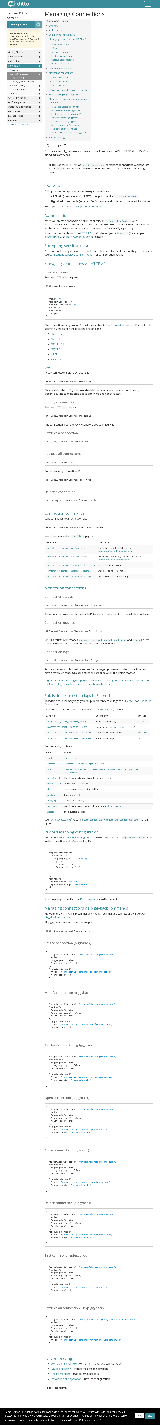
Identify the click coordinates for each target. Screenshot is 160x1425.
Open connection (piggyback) (64, 117)
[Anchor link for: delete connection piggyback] (80, 125)
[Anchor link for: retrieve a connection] (73, 56)
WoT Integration (16, 102)
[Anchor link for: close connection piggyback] (79, 121)
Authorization (56, 30)
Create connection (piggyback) (65, 106)
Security (13, 93)
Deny (139, 1415)
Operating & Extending (19, 106)
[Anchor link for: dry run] (60, 48)
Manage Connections (19, 74)
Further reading (57, 137)
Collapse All (12, 124)
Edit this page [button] (56, 145)
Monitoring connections (61, 72)
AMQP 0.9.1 (57, 333)
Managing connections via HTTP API (68, 39)
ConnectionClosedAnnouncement (114, 559)
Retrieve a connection (61, 56)
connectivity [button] (61, 1387)
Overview (14, 70)
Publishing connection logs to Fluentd (68, 90)
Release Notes (15, 115)
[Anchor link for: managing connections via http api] (88, 39)
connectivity (107, 709)
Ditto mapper (88, 899)
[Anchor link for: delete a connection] (71, 63)
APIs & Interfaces (17, 97)
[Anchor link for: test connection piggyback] (78, 129)
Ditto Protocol (15, 111)
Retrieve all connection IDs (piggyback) (69, 132)
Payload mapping (61, 1369)
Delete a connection (60, 63)
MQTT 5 (55, 349)
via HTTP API (18, 77)
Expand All (24, 124)
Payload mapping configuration (65, 94)
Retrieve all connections (62, 59)
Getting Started (15, 52)
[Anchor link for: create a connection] (71, 44)
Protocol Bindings (17, 85)
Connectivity (14, 65)
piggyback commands (57, 917)
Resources (13, 120)
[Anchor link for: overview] (59, 25)
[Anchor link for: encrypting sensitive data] (76, 34)
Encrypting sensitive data (62, 34)
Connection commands (61, 68)
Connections (117, 325)
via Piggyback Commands (24, 81)
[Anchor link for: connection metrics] (71, 81)
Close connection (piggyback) (64, 121)
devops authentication (88, 206)
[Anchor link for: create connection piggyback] (80, 107)
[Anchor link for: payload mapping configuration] (82, 94)
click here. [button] (92, 1420)
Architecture (14, 61)
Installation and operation (66, 1379)
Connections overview (64, 1363)
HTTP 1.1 (56, 354)
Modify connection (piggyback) (65, 110)
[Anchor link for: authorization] (64, 30)
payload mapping (75, 837)
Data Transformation (19, 89)
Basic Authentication (78, 236)
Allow (150, 1416)
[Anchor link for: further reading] (66, 137)
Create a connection (60, 43)
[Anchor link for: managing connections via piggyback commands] (61, 102)
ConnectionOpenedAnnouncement (114, 551)
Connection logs (59, 85)
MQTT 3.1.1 (57, 344)
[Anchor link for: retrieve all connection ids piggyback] (88, 132)
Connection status (59, 77)
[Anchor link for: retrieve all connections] (75, 60)
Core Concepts (15, 56)
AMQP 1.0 (56, 339)
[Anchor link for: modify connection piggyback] (81, 110)
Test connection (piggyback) (64, 128)
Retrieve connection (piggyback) (66, 114)
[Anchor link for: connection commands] (74, 68)
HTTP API (86, 233)
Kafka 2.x (56, 359)
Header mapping (60, 1374)
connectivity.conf (59, 819)
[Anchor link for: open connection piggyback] (79, 118)
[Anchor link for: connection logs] (68, 85)
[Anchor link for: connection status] (69, 77)
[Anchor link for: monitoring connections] (74, 72)
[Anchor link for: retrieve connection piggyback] (82, 114)
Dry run (56, 48)
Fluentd (128, 701)
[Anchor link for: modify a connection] (71, 52)
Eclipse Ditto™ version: (18, 15)
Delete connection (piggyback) (65, 125)
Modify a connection (60, 52)
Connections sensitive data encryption (71, 254)
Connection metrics (60, 81)
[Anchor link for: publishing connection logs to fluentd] (89, 90)
